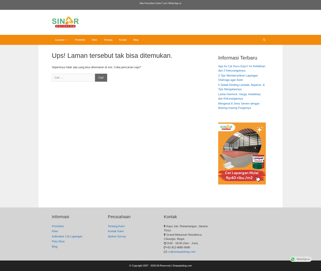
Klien (94, 39)
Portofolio (80, 39)
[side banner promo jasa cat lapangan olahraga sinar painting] (242, 183)
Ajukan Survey (117, 236)
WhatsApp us (174, 3)
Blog (135, 39)
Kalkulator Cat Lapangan (67, 236)
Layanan (60, 39)
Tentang (108, 39)
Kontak (123, 39)
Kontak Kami (116, 231)
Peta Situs (58, 241)
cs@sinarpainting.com (181, 251)
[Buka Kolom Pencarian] (264, 40)
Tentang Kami (116, 226)
